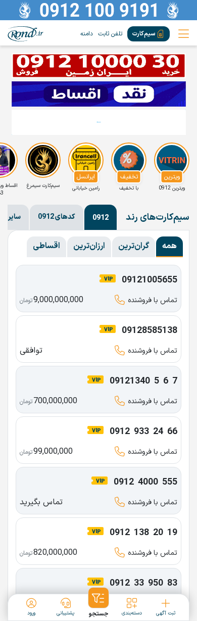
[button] (99, 602)
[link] (25, 33)
